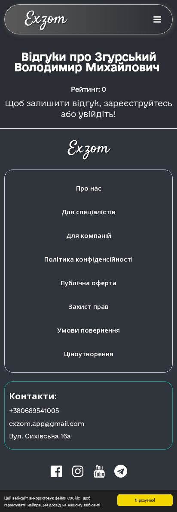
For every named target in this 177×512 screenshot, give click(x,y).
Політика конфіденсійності (88, 259)
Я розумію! (145, 500)
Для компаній (88, 235)
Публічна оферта (88, 282)
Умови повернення (88, 330)
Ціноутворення (88, 353)
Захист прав (88, 306)
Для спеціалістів (88, 211)
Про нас (88, 188)
